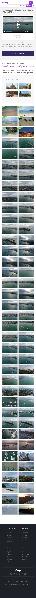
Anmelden (28, 5)
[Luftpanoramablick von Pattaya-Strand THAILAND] (26, 391)
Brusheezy (10, 532)
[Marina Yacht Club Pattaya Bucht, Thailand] (10, 434)
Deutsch (9, 559)
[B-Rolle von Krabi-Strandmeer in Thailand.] (10, 111)
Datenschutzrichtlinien (24, 584)
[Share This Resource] (20, 38)
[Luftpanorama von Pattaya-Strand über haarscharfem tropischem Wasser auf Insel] (26, 402)
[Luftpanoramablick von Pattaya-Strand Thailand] (10, 391)
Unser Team (25, 554)
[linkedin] (25, 574)
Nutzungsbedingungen (11, 584)
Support (24, 537)
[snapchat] (22, 574)
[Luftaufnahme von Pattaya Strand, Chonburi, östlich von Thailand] (26, 456)
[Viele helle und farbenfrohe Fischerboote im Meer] (10, 466)
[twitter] (14, 574)
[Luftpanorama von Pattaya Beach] (26, 369)
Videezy (9, 537)
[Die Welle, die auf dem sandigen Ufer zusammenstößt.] (10, 132)
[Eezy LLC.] (18, 570)
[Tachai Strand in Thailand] (10, 488)
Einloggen (22, 5)
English (9, 552)
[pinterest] (16, 574)
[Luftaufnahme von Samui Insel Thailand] (26, 499)
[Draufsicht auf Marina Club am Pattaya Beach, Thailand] (26, 445)
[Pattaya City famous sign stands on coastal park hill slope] (25, 94)
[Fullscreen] (31, 31)
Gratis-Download (19, 53)
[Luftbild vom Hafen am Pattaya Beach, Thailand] (10, 402)
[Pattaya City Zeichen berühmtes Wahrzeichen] (26, 477)
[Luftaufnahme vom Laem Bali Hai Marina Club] (10, 445)
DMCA (24, 540)
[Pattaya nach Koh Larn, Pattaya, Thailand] (10, 499)
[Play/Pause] (4, 31)
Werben (24, 535)
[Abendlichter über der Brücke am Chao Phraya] (26, 132)
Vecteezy (9, 535)
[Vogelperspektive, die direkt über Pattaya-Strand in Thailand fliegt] (26, 143)
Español (9, 554)
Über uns (24, 552)
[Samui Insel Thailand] (26, 510)
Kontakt (24, 559)
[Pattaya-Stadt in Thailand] (26, 466)
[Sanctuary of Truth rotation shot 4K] (12, 94)
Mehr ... (9, 561)
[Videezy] (5, 3)
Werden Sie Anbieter (10, 540)
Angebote (25, 532)
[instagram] (19, 574)
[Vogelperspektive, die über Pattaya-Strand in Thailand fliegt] (10, 143)
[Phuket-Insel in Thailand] (26, 488)
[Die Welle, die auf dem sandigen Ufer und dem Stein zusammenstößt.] (26, 121)
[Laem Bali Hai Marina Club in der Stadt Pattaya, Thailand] (26, 434)
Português (10, 556)
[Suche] (31, 3)
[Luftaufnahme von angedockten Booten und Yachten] (10, 456)
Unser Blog (25, 556)
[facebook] (11, 574)
